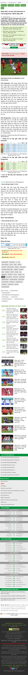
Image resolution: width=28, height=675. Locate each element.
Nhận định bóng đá (14, 53)
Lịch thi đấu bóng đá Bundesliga (9, 462)
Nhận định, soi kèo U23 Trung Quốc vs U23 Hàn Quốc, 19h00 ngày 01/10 (20, 410)
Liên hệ (9, 625)
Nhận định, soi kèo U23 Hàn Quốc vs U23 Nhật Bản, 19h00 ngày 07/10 (20, 372)
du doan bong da (19, 299)
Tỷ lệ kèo (23, 5)
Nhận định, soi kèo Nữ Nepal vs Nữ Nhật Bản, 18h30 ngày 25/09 (20, 437)
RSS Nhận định (4, 610)
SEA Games (12, 281)
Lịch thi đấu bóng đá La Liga (8, 465)
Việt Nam (19, 264)
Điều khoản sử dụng (17, 625)
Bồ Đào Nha (4, 274)
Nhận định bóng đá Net (15, 605)
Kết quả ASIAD (5, 507)
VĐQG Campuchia (5, 497)
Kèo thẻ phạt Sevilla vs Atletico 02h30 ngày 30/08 (13, 596)
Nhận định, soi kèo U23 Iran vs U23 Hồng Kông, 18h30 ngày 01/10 (20, 401)
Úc (23, 274)
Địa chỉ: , (14, 632)
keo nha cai (14, 296)
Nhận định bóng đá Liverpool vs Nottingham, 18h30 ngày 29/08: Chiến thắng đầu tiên (12, 310)
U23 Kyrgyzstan (6, 292)
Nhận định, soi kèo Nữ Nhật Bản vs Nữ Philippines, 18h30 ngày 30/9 (20, 420)
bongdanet (4, 301)
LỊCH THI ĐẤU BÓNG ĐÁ (7, 455)
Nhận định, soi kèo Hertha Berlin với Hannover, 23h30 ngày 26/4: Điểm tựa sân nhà (20, 363)
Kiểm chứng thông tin (18, 665)
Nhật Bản (16, 269)
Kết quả (17, 5)
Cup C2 (11, 264)
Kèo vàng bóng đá (5, 286)
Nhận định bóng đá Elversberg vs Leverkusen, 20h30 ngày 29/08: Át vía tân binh (12, 328)
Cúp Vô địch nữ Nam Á (6, 493)
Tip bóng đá (4, 284)
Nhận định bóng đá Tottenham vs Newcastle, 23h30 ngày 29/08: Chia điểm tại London (12, 340)
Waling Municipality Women (7, 504)
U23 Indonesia (13, 290)
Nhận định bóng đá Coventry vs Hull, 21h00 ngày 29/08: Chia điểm (13, 592)
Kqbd (23, 605)
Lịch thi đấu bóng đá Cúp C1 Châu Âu (10, 460)
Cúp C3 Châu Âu (5, 281)
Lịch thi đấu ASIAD (6, 538)
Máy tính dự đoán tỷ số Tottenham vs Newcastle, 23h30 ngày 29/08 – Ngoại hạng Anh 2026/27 (12, 346)
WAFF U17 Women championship (9, 499)
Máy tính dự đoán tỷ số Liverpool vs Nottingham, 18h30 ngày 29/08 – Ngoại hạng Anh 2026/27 (12, 316)
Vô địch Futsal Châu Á (6, 488)
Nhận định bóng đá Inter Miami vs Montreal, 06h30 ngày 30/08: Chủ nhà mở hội (13, 599)
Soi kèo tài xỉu (10, 284)
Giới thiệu (4, 625)
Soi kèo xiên (15, 276)
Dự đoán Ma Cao (19, 281)
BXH (2, 8)
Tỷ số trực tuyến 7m (11, 606)
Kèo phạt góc (21, 276)
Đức (19, 262)
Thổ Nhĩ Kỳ (10, 274)
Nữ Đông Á (3, 486)
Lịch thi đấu (11, 5)
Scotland (19, 274)
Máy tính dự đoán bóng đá (18, 608)
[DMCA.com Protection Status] (14, 630)
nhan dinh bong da (6, 299)
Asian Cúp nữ (4, 481)
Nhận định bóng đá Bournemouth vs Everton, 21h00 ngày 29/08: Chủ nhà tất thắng (12, 334)
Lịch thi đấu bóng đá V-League (8, 472)
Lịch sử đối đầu (9, 276)
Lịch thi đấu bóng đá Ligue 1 (8, 470)
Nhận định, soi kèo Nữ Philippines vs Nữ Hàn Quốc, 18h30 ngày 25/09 (20, 448)
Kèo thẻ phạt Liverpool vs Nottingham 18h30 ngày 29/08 (12, 322)
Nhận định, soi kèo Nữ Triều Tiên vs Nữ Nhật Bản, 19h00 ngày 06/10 (20, 381)
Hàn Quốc (21, 269)
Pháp (15, 264)
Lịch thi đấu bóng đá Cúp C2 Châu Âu (10, 474)
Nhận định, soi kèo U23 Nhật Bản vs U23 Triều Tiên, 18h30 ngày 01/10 (20, 391)
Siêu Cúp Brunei (5, 495)
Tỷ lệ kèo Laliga (13, 610)
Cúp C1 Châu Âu (5, 264)
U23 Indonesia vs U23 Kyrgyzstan (10, 294)
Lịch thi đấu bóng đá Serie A (8, 467)
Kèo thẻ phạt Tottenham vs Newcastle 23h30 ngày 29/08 (12, 352)
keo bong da (5, 296)
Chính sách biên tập (7, 665)
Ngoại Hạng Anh (5, 262)
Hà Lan (15, 274)
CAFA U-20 (3, 502)
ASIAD (3, 276)
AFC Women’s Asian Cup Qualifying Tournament (13, 490)
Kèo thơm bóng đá (13, 279)
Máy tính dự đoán (5, 279)
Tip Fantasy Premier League (7, 269)
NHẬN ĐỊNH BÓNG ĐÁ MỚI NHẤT (10, 589)
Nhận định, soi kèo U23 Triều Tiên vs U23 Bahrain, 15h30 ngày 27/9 (20, 428)
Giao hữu (16, 284)
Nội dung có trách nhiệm (17, 666)
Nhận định (3, 5)
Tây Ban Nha (11, 262)
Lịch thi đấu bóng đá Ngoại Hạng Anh (10, 457)
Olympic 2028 (21, 279)
